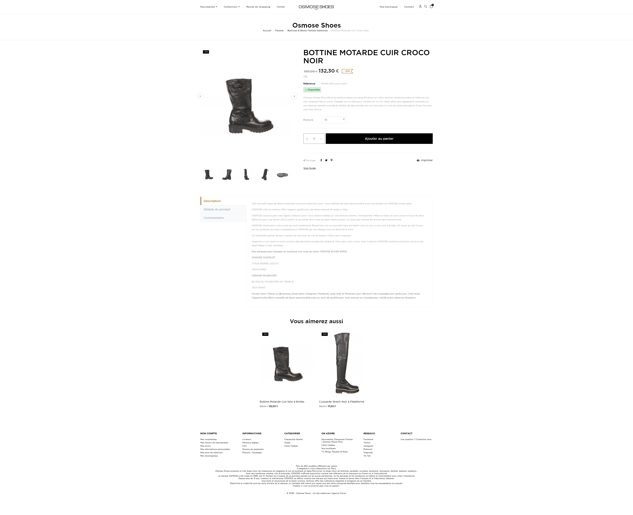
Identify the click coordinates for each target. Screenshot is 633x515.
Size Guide (309, 168)
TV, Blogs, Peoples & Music (334, 452)
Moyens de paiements (253, 449)
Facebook (368, 439)
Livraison (246, 439)
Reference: (309, 83)
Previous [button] (200, 95)
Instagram (368, 446)
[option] (247, 104)
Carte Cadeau (291, 446)
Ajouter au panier (379, 138)
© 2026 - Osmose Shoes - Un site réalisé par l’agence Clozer (316, 493)
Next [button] (294, 95)
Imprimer (426, 160)
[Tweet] (326, 160)
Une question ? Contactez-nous (416, 439)
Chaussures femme (293, 439)
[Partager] (321, 160)
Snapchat (368, 452)
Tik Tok (367, 456)
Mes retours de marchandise (214, 442)
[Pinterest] (331, 160)
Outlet (287, 442)
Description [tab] (212, 201)
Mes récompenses (209, 456)
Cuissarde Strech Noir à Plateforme (341, 401)
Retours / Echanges (252, 452)
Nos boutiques (328, 448)
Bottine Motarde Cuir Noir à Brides (282, 401)
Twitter (366, 442)
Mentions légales (250, 442)
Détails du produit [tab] (217, 209)
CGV (244, 446)
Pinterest (367, 449)
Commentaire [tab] (214, 217)
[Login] (420, 7)
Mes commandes (208, 439)
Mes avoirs (205, 446)
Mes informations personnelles (215, 449)
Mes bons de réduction (211, 452)
